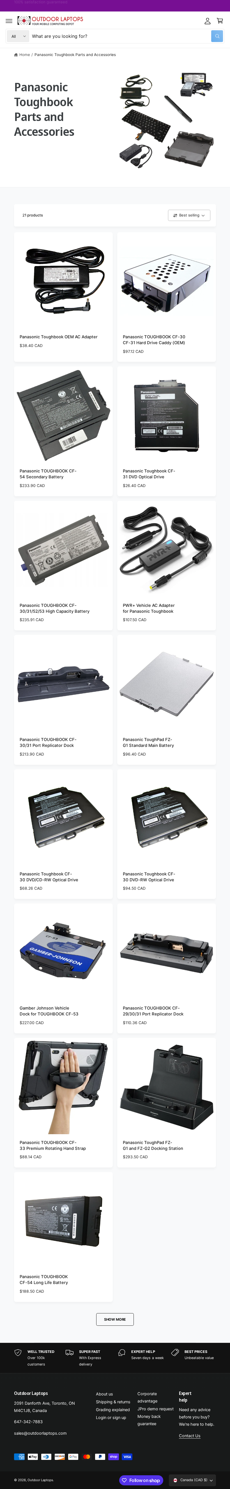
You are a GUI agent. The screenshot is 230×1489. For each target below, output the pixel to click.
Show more (115, 1319)
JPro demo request (155, 1408)
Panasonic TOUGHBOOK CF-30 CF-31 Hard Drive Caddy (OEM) (154, 339)
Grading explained (113, 1409)
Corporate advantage (147, 1397)
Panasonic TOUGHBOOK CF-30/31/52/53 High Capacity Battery (55, 608)
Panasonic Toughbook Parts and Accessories (75, 54)
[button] (9, 21)
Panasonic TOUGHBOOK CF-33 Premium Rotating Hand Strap (53, 1145)
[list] (115, 1358)
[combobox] (127, 36)
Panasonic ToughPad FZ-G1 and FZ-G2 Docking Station (153, 1145)
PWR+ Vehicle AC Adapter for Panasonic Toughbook (149, 608)
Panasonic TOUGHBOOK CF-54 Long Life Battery (44, 1279)
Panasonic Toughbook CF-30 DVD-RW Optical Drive (149, 877)
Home (24, 54)
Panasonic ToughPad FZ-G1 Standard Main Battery (148, 742)
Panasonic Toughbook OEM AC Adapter (59, 336)
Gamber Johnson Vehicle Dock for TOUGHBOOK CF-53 (49, 1011)
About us (104, 1394)
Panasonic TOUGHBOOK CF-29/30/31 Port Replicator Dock (153, 1011)
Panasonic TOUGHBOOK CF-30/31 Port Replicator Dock (48, 742)
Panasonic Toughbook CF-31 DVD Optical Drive (149, 474)
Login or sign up (111, 1417)
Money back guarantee (149, 1420)
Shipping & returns (113, 1401)
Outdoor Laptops (40, 1480)
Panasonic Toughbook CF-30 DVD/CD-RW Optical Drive (49, 877)
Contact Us (190, 1435)
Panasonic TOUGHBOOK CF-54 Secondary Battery (48, 474)
